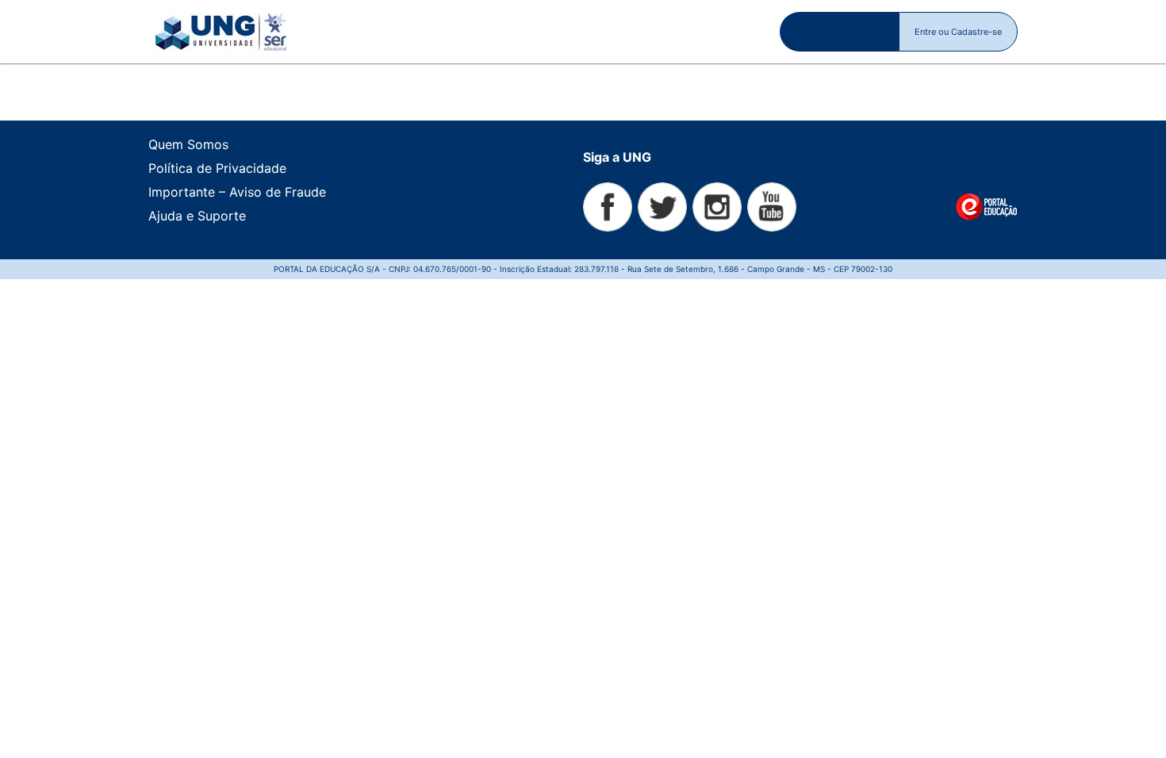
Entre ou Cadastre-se (958, 31)
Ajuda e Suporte (197, 216)
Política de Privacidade (217, 168)
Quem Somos (188, 144)
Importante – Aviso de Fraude (237, 192)
